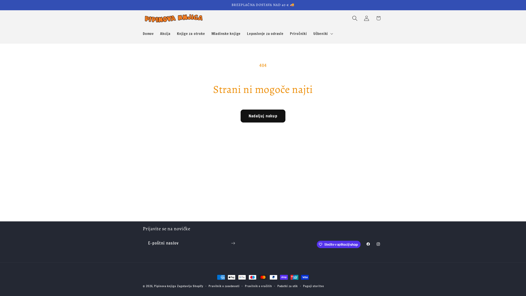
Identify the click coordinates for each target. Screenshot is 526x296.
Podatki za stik (287, 286)
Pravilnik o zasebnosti (224, 286)
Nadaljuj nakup (263, 116)
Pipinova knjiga (165, 286)
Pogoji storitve (313, 286)
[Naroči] (233, 243)
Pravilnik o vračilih (258, 286)
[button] (322, 33)
